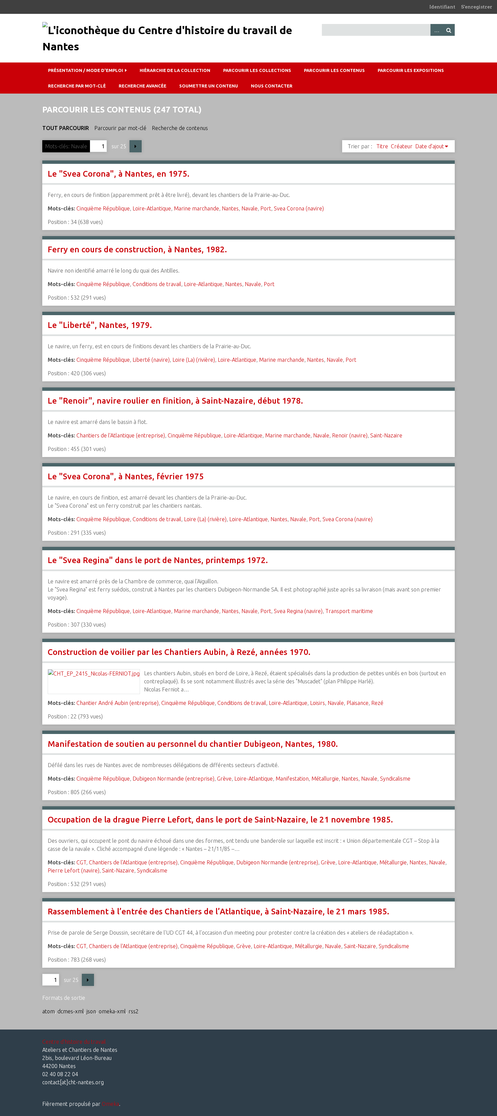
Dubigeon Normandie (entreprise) (173, 779)
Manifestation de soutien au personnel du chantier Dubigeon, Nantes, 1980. (193, 744)
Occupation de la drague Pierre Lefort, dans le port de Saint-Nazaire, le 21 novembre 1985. (220, 819)
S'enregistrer (476, 6)
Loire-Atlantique (152, 208)
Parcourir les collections (257, 70)
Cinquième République (103, 208)
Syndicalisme (395, 779)
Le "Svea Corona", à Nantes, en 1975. (118, 173)
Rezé (377, 703)
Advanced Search (436, 30)
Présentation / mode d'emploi (85, 70)
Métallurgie (325, 779)
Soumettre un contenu (208, 85)
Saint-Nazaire (386, 435)
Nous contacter (271, 85)
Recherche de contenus (180, 128)
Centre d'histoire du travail (74, 1042)
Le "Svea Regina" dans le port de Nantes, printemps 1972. (158, 560)
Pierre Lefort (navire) (73, 870)
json (91, 1011)
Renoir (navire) (350, 435)
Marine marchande (196, 208)
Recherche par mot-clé (77, 85)
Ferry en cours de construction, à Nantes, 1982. (137, 249)
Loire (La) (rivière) (193, 360)
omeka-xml (112, 1011)
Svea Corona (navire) (299, 208)
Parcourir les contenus (334, 70)
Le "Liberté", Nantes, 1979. (100, 325)
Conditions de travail (157, 284)
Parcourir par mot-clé (120, 128)
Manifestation (292, 779)
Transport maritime (349, 611)
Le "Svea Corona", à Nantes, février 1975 (126, 476)
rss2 (133, 1011)
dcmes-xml (70, 1011)
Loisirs (317, 703)
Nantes (230, 208)
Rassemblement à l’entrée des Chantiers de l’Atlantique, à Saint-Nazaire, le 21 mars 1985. (218, 911)
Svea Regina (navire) (298, 611)
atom (48, 1011)
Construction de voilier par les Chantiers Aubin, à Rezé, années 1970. (179, 652)
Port (265, 208)
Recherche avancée (142, 85)
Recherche (449, 30)
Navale (249, 208)
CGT (81, 862)
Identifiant (442, 6)
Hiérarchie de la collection (175, 70)
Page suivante (135, 146)
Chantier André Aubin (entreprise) (117, 703)
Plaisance (358, 703)
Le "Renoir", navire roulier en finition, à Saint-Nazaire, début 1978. (175, 400)
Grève (224, 779)
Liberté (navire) (151, 360)
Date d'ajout (429, 146)
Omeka (110, 1104)
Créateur (401, 146)
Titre (382, 146)
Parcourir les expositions (411, 70)
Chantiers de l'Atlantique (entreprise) (120, 435)
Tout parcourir (65, 128)
